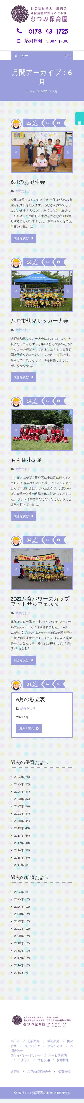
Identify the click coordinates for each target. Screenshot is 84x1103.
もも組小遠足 (26, 460)
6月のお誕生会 (28, 182)
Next (68, 152)
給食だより (28, 708)
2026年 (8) (21, 892)
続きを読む (22, 238)
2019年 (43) (22, 828)
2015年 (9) (21, 972)
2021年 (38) (22, 813)
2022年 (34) (22, 806)
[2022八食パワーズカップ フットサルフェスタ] (58, 540)
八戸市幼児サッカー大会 (39, 321)
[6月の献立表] (58, 684)
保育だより (22, 191)
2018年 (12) (22, 950)
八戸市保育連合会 (39, 1071)
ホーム (31, 91)
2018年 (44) (22, 835)
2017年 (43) (22, 843)
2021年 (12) (22, 928)
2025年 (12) (22, 899)
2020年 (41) (22, 821)
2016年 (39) (22, 850)
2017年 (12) (22, 958)
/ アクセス (20, 1060)
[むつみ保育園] (42, 14)
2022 (44, 91)
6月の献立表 (30, 700)
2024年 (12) (22, 906)
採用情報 (80, 118)
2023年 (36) (22, 799)
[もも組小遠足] (58, 401)
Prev (16, 152)
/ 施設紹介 (30, 1041)
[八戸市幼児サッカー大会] (58, 262)
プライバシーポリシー (26, 1055)
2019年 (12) (22, 943)
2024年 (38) (22, 791)
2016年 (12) (22, 965)
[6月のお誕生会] (58, 123)
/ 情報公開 (40, 1060)
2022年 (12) (22, 921)
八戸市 (15, 1071)
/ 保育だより (51, 1046)
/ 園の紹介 (49, 1041)
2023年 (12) (22, 914)
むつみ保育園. (34, 1092)
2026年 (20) (22, 777)
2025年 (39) (22, 784)
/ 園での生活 (28, 1046)
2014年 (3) (21, 865)
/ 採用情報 (59, 1060)
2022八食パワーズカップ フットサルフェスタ (43, 601)
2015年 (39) (22, 857)
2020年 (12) (22, 936)
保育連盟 (64, 1071)
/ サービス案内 (54, 1055)
